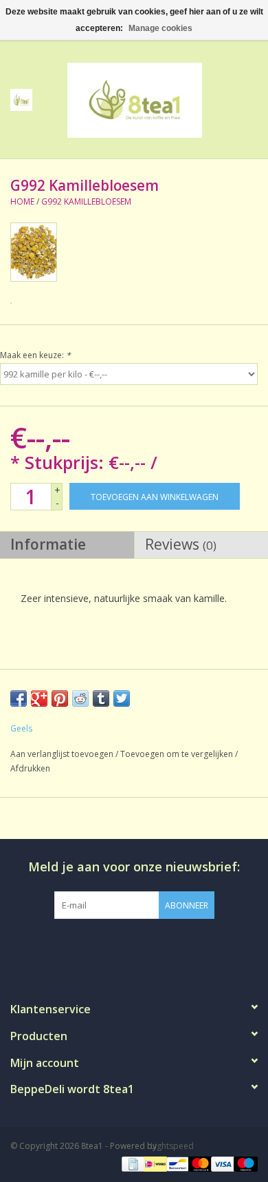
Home (22, 201)
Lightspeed (172, 1146)
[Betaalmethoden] (132, 1163)
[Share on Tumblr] (101, 698)
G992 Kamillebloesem (86, 201)
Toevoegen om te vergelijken (177, 754)
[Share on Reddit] (80, 698)
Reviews (180, 544)
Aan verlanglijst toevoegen (61, 754)
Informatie (48, 544)
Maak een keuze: (35, 355)
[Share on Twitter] (121, 698)
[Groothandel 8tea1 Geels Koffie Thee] (155, 98)
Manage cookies (160, 28)
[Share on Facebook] (18, 698)
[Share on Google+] (39, 698)
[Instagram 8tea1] (133, 947)
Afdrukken (30, 768)
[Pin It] (60, 698)
